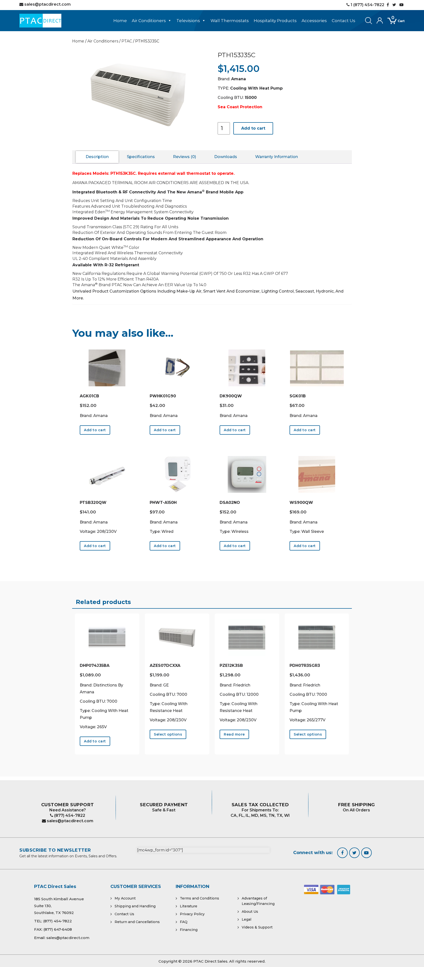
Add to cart (253, 128)
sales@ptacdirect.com (69, 821)
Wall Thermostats (230, 20)
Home (120, 20)
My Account (125, 898)
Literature (188, 906)
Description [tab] (97, 156)
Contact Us (343, 20)
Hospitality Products (275, 20)
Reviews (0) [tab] (184, 156)
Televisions (188, 20)
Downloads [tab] (225, 156)
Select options (168, 734)
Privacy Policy (192, 914)
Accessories (314, 20)
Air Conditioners (149, 20)
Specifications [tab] (141, 156)
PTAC (126, 41)
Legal (246, 919)
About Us (250, 911)
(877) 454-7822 (69, 815)
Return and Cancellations (137, 922)
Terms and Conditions (199, 898)
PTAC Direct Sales (210, 961)
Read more (234, 734)
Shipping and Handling (135, 906)
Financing (189, 929)
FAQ (183, 922)
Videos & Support (257, 927)
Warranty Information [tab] (276, 156)
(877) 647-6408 (57, 929)
